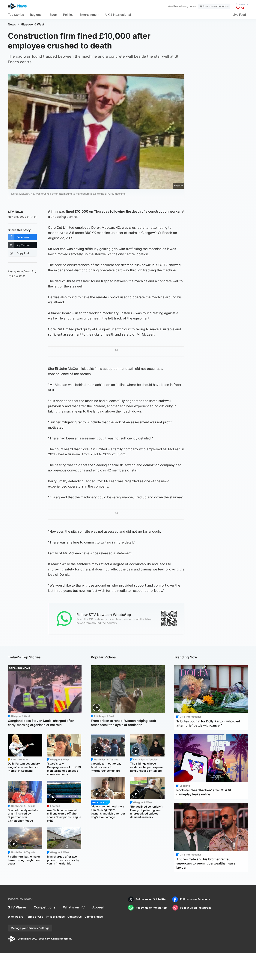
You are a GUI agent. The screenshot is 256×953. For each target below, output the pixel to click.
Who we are (15, 916)
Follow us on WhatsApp (151, 907)
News (12, 24)
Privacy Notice (55, 916)
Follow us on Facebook (195, 899)
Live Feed (239, 14)
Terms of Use (34, 916)
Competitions (44, 907)
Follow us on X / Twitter (151, 899)
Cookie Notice (94, 916)
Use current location (215, 6)
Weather (173, 6)
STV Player (17, 907)
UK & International (118, 14)
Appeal (98, 907)
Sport (53, 14)
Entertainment (89, 14)
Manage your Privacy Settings (30, 928)
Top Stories (16, 14)
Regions (36, 14)
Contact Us (74, 916)
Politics (68, 14)
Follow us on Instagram (195, 907)
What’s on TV (74, 907)
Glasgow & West (32, 24)
